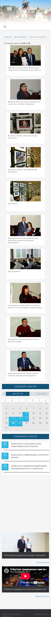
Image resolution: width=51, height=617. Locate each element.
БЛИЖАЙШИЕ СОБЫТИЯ (25, 436)
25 (13, 423)
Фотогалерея (21, 37)
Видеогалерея (42, 596)
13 (27, 413)
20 (27, 418)
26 (20, 423)
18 (13, 418)
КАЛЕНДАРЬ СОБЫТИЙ (25, 386)
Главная (8, 37)
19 (20, 418)
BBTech (46, 614)
